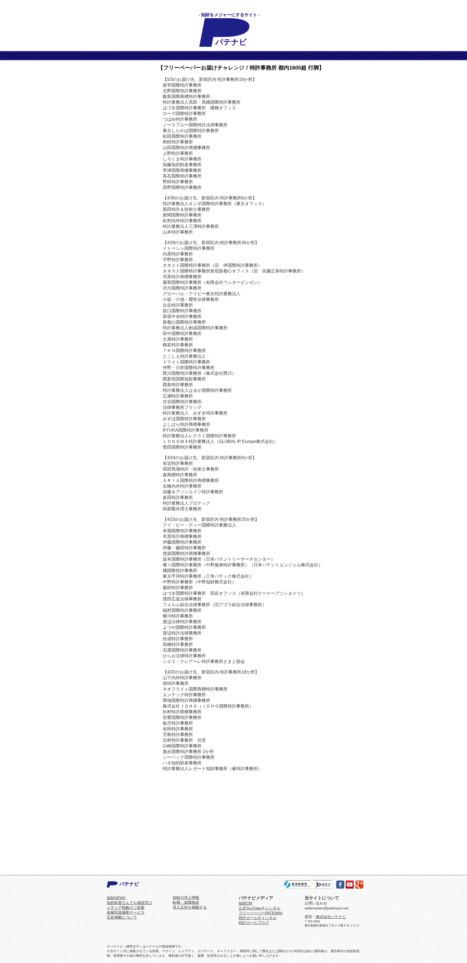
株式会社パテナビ (331, 917)
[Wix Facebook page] (340, 884)
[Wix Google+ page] (359, 884)
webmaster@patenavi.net (326, 908)
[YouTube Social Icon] (350, 884)
